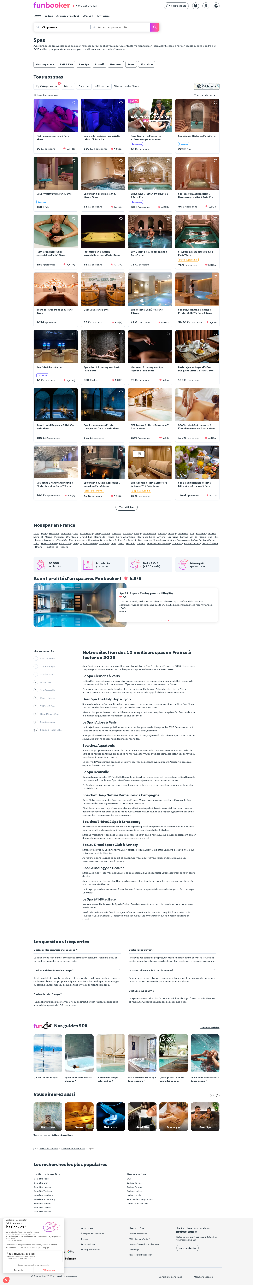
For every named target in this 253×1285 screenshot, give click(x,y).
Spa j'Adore (46, 674)
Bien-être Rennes (42, 1203)
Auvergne (49, 540)
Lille (75, 533)
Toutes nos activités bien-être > (53, 1135)
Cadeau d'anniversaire (137, 1203)
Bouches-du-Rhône (158, 543)
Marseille (66, 533)
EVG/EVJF (88, 15)
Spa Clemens (47, 658)
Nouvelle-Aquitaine (164, 540)
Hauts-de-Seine (146, 536)
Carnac (184, 536)
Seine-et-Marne (43, 536)
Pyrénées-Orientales (66, 536)
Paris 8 (121, 540)
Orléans (116, 533)
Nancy (137, 533)
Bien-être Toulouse (43, 1191)
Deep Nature (47, 698)
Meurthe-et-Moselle (56, 546)
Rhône (38, 546)
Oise (75, 543)
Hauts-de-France (104, 536)
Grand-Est (86, 536)
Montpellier (149, 533)
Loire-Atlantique (125, 536)
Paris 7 (112, 540)
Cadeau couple (134, 1195)
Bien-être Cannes (42, 1207)
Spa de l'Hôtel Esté (51, 729)
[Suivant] (217, 1095)
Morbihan (74, 540)
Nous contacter (187, 1248)
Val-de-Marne (198, 536)
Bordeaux (54, 533)
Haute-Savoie (49, 543)
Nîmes (162, 533)
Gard (113, 543)
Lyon (44, 533)
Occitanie (104, 543)
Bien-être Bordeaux (43, 1195)
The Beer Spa (47, 666)
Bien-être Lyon (41, 1183)
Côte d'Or (61, 540)
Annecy (172, 533)
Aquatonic (45, 682)
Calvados (177, 543)
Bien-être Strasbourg (44, 1199)
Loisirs (37, 15)
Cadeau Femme (134, 1187)
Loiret (38, 540)
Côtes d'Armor (210, 543)
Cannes (141, 543)
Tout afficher (126, 507)
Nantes (127, 533)
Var (84, 540)
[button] (195, 5)
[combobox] (65, 27)
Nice (97, 533)
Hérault (130, 543)
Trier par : (204, 95)
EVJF (129, 1178)
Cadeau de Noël (134, 1183)
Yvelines (105, 533)
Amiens (161, 536)
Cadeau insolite (134, 1191)
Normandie (144, 540)
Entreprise (103, 15)
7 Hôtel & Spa (47, 706)
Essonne (201, 533)
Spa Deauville (47, 690)
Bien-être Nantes (42, 1187)
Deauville (183, 533)
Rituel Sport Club (49, 714)
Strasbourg (86, 533)
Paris (36, 533)
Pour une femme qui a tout (140, 1199)
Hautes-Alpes (192, 543)
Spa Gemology (48, 721)
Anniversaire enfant (67, 15)
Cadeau (49, 15)
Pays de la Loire (88, 543)
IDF (192, 533)
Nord (121, 543)
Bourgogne (183, 540)
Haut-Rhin (65, 543)
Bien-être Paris (41, 1178)
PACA (194, 540)
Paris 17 (132, 540)
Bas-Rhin (213, 536)
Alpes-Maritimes (97, 540)
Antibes (212, 533)
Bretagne (172, 536)
